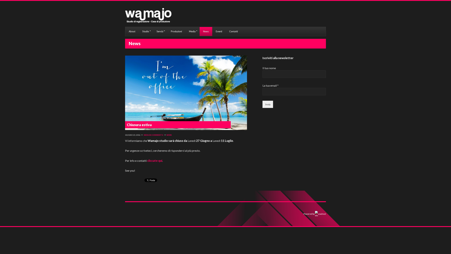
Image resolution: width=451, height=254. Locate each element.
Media (192, 31)
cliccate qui (154, 160)
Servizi (160, 31)
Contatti (233, 31)
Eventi (219, 31)
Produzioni (176, 31)
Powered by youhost (315, 214)
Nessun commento (153, 135)
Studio (145, 31)
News (206, 31)
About (132, 31)
